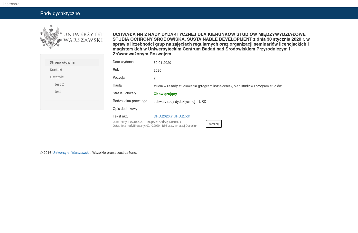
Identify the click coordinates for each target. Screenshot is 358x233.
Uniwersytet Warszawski (71, 152)
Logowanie (11, 3)
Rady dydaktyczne (60, 13)
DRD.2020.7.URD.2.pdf (172, 116)
